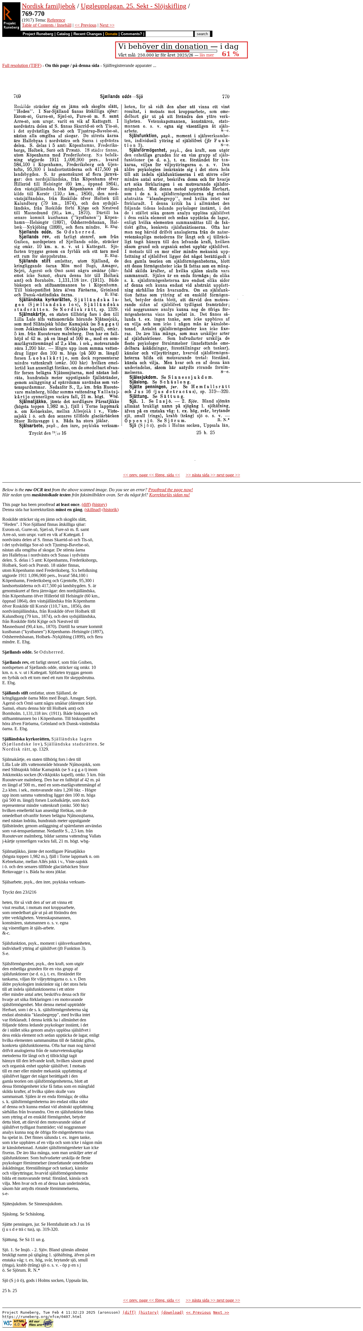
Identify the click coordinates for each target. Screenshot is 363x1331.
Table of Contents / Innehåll (46, 25)
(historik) (110, 509)
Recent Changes (87, 34)
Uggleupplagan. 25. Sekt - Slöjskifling (133, 6)
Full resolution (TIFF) (21, 65)
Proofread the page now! (170, 489)
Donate (111, 34)
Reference (56, 20)
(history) (99, 504)
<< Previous (85, 25)
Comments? (131, 34)
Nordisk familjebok (48, 6)
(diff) (86, 504)
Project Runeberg (38, 34)
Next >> (107, 25)
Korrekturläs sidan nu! (169, 494)
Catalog (63, 34)
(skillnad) (93, 509)
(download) (172, 1312)
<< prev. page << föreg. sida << (151, 475)
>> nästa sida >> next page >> (213, 475)
